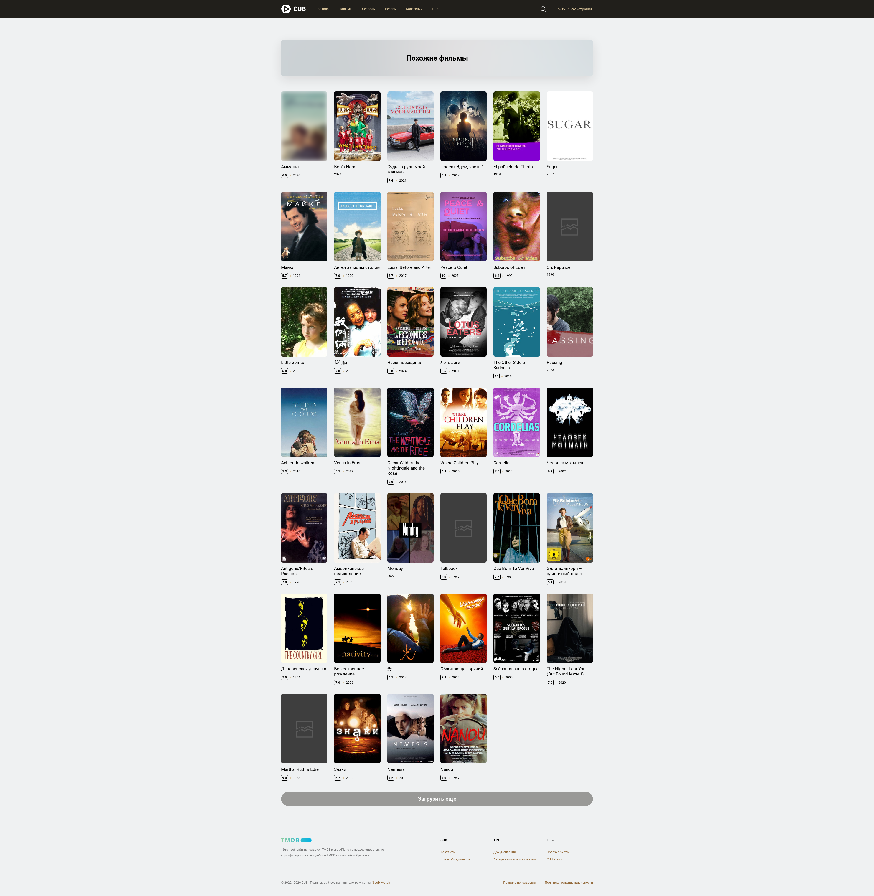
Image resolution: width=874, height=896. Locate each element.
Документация (504, 852)
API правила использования (514, 859)
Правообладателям (455, 859)
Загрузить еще (437, 799)
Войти (560, 9)
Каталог (324, 9)
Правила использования (521, 882)
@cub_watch (381, 882)
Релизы (390, 9)
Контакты (447, 852)
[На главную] (293, 9)
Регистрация (581, 9)
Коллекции (414, 9)
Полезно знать (558, 852)
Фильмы (346, 9)
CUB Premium (556, 859)
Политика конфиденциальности (569, 882)
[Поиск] (543, 9)
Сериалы (369, 9)
